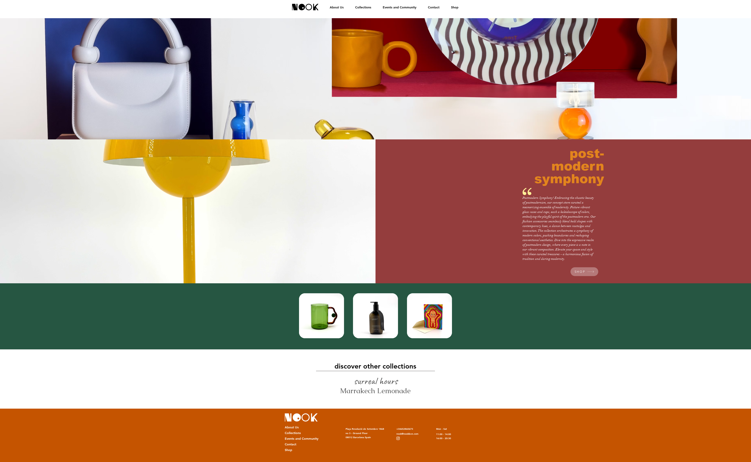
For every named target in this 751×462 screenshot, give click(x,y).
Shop (288, 450)
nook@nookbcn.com (407, 433)
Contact (290, 444)
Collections (293, 433)
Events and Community (298, 438)
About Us (292, 427)
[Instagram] (398, 438)
